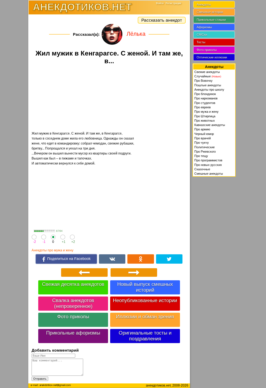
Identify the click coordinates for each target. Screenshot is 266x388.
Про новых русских (208, 165)
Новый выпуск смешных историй (145, 287)
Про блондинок (205, 94)
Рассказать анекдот (161, 20)
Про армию (202, 129)
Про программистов (208, 160)
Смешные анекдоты (208, 173)
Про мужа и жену (206, 111)
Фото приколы (73, 316)
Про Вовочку (203, 80)
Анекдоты (204, 4)
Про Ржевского (205, 151)
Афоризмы (204, 27)
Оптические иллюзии (212, 57)
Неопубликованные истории (145, 300)
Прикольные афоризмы (73, 333)
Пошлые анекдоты (207, 85)
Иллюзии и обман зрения (145, 316)
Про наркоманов (206, 98)
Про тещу (201, 156)
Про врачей (202, 138)
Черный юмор (204, 134)
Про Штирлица (204, 116)
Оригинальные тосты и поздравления (145, 335)
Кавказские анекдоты (209, 125)
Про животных (204, 120)
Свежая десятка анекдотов (73, 284)
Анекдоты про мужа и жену (52, 250)
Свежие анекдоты (207, 72)
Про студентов (204, 103)
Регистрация (173, 3)
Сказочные (202, 169)
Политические (204, 147)
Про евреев (202, 107)
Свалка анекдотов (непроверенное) (73, 303)
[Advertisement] (109, 98)
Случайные (207, 76)
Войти (160, 3)
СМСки (202, 34)
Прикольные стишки (211, 19)
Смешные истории (210, 12)
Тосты (201, 42)
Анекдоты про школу (209, 89)
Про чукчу (201, 142)
